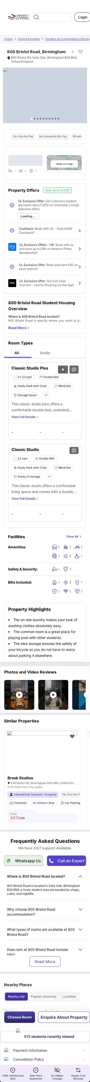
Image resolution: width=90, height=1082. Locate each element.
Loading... (27, 216)
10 (58, 118)
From (17, 816)
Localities (69, 996)
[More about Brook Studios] (42, 754)
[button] (19, 695)
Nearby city (16, 996)
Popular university (43, 996)
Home (8, 39)
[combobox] (50, 17)
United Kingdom (29, 39)
